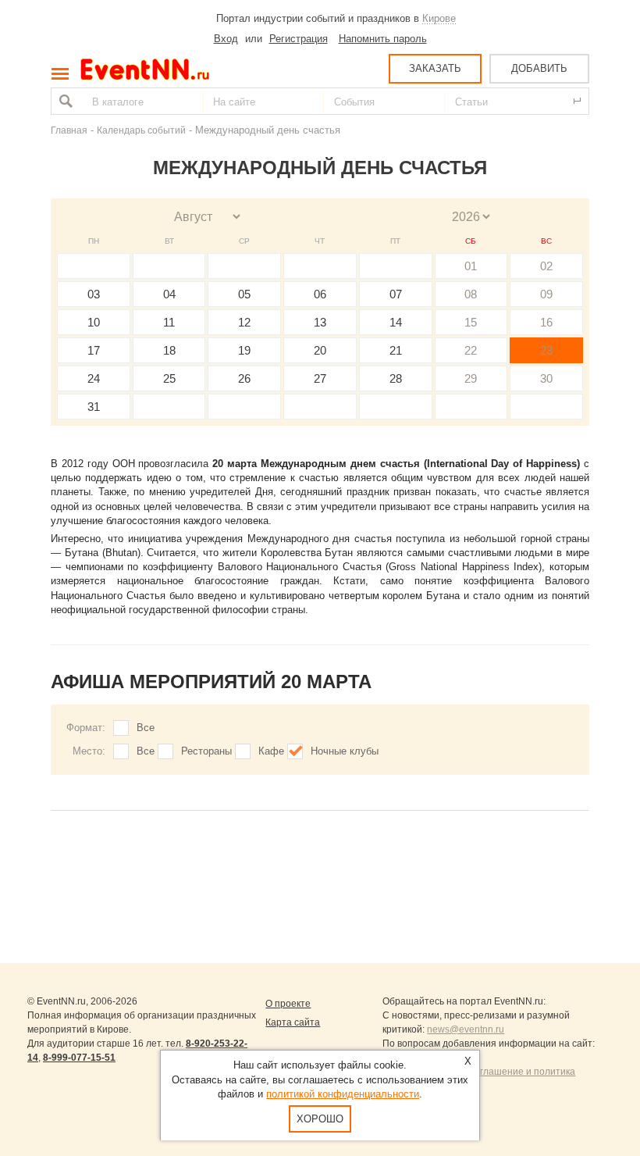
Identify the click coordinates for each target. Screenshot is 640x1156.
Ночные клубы (345, 751)
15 (470, 322)
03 (93, 294)
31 (93, 406)
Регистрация (298, 39)
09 (546, 294)
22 (470, 350)
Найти (64, 101)
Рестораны (206, 751)
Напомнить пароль (383, 39)
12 (244, 322)
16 (546, 322)
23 (546, 350)
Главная (69, 130)
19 (244, 350)
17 (93, 350)
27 (320, 378)
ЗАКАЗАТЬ (435, 68)
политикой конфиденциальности (342, 1094)
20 (320, 350)
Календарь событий (141, 130)
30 (546, 378)
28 (395, 378)
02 (546, 266)
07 (395, 294)
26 (244, 378)
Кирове (439, 18)
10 (93, 322)
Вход (226, 39)
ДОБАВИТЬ (539, 68)
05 (244, 294)
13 (320, 322)
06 (320, 294)
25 (169, 378)
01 (470, 266)
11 (169, 322)
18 (169, 350)
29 (470, 378)
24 (93, 378)
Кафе (271, 751)
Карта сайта (292, 1022)
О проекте (288, 1003)
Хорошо (320, 1119)
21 (395, 350)
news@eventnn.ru (465, 1029)
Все (146, 727)
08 (470, 294)
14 (395, 322)
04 (169, 294)
